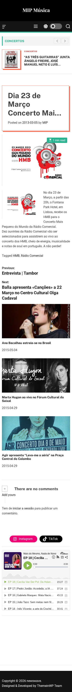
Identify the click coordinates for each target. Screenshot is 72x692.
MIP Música (36, 10)
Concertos (30, 51)
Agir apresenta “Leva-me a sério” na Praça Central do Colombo (33, 457)
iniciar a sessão (23, 508)
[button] (64, 41)
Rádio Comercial (32, 255)
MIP (45, 122)
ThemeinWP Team (49, 686)
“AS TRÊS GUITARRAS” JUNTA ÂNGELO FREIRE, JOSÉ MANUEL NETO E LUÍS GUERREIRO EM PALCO (47, 62)
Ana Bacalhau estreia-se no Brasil (26, 343)
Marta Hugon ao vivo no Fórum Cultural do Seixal (33, 399)
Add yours (9, 495)
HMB (16, 255)
